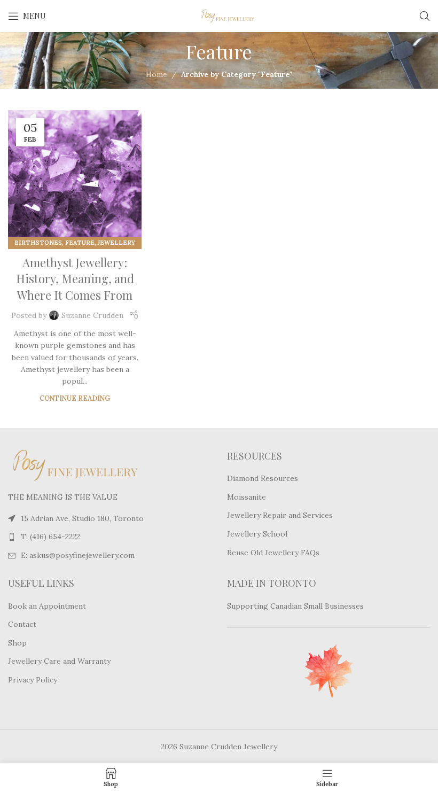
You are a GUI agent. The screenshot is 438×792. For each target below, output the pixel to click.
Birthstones (38, 242)
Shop (17, 643)
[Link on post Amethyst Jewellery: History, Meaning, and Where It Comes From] (75, 177)
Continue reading (75, 398)
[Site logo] (219, 15)
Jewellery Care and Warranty (59, 661)
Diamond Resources (262, 478)
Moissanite (246, 497)
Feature (80, 242)
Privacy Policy (32, 680)
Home (156, 74)
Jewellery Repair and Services (280, 515)
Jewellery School (257, 534)
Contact (22, 624)
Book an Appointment (47, 606)
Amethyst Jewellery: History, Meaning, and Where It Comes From (75, 279)
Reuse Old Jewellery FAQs (273, 552)
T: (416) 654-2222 (50, 536)
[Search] (424, 16)
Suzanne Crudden (92, 315)
